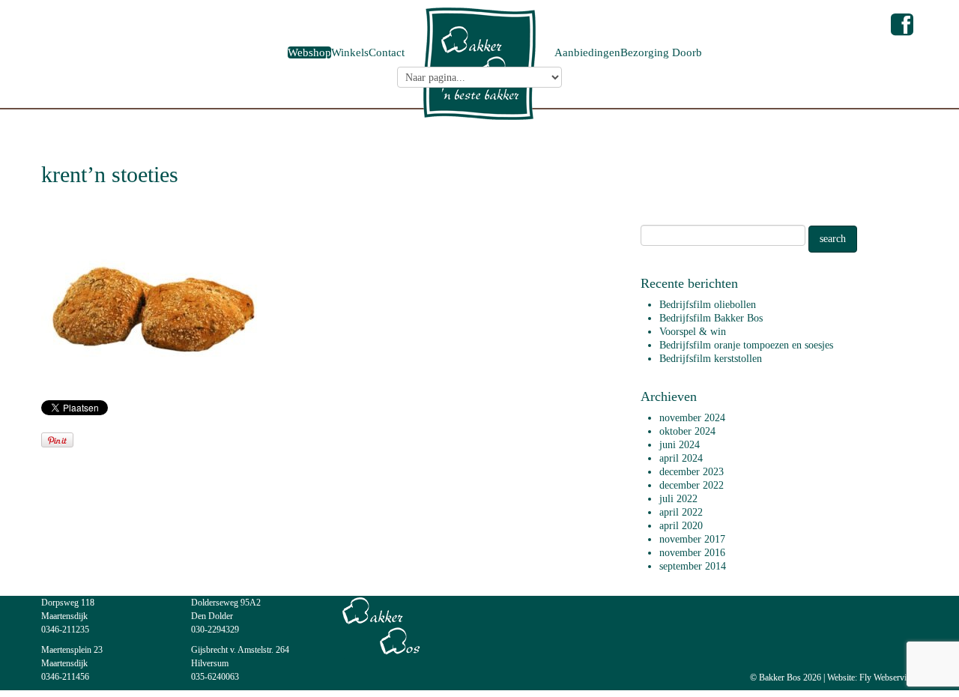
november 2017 (692, 539)
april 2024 (681, 458)
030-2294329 (215, 629)
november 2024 (692, 417)
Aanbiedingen (587, 52)
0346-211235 (65, 629)
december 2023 (691, 471)
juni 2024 (679, 444)
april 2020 (681, 525)
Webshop (309, 52)
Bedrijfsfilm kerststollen (710, 358)
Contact (387, 52)
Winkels (350, 52)
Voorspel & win (692, 331)
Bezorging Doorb (661, 52)
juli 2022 (678, 498)
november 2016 (692, 552)
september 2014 (692, 566)
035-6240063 (215, 677)
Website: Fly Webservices (872, 677)
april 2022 (681, 512)
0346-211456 (65, 677)
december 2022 (691, 485)
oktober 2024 (687, 431)
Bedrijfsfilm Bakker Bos (711, 318)
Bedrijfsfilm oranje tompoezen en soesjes (746, 345)
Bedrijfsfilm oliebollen (707, 304)
